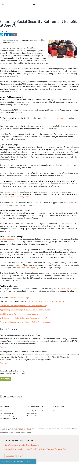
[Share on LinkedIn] (9, 34)
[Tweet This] (1, 34)
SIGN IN (55, 411)
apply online (12, 192)
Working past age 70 (8, 239)
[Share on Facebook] (5, 34)
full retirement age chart (59, 118)
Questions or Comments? (25, 429)
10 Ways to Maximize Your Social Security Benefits (49, 301)
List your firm (5, 411)
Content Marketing (7, 416)
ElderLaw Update (32, 413)
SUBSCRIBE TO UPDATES (15, 456)
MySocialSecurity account (65, 288)
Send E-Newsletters (7, 413)
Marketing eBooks (32, 416)
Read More (4, 347)
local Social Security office (18, 197)
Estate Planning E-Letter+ (9, 418)
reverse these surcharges (25, 267)
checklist (70, 202)
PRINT (14, 35)
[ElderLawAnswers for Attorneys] (32, 396)
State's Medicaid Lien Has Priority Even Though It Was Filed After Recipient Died (36, 449)
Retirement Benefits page (18, 297)
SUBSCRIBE (5, 379)
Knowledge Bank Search (34, 411)
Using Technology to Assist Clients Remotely (22, 445)
